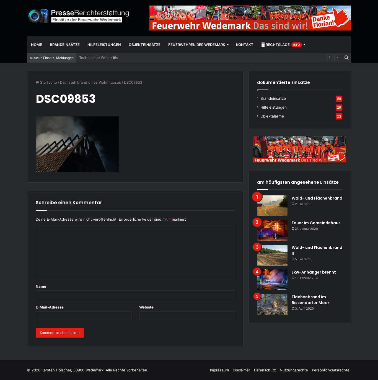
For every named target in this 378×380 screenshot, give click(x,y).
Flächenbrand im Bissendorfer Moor (310, 299)
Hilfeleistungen (104, 44)
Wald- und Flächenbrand (317, 198)
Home (36, 44)
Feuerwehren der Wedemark (196, 44)
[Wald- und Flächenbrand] (272, 205)
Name (41, 286)
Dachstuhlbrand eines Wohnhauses (90, 82)
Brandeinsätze (65, 44)
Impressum (219, 370)
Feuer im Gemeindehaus (316, 223)
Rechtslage (282, 44)
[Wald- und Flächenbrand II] (272, 255)
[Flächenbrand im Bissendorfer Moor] (272, 304)
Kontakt (244, 44)
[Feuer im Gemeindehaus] (272, 230)
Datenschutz (265, 370)
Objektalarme (272, 116)
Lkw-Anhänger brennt (314, 272)
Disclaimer (241, 370)
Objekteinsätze (144, 44)
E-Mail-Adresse (50, 307)
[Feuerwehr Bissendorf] (78, 16)
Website (146, 307)
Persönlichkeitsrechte (330, 370)
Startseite (48, 82)
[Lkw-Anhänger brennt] (272, 279)
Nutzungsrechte (294, 370)
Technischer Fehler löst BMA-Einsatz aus (114, 57)
